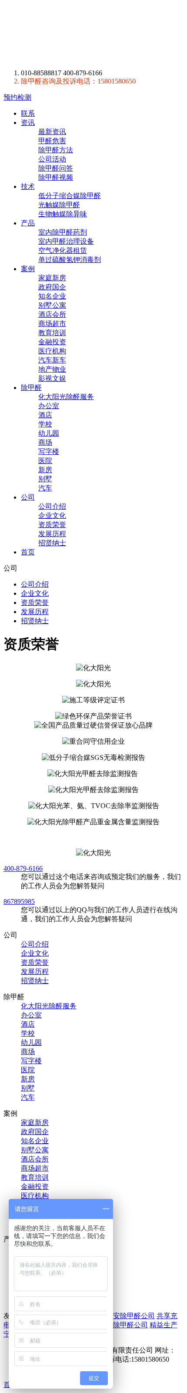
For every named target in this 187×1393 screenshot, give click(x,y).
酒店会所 (52, 314)
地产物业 (52, 369)
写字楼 (48, 451)
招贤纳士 (52, 543)
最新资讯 (52, 131)
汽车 (45, 488)
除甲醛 (84, 34)
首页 (28, 552)
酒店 (45, 415)
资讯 (28, 122)
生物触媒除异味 (62, 214)
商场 (45, 442)
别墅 (45, 479)
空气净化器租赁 (62, 250)
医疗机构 (52, 351)
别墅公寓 (52, 305)
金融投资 (52, 342)
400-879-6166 (23, 868)
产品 (28, 223)
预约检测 (17, 97)
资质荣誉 (52, 524)
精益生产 (163, 1325)
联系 (28, 113)
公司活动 (52, 159)
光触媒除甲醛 (59, 204)
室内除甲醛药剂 (62, 232)
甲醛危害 (52, 140)
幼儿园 (48, 433)
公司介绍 (52, 506)
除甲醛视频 (55, 177)
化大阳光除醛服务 (66, 396)
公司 (28, 497)
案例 (28, 268)
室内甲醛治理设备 (66, 241)
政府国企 (52, 287)
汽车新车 (52, 360)
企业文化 (52, 515)
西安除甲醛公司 (130, 1315)
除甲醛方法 (55, 150)
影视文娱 (52, 378)
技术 (28, 186)
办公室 (48, 406)
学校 (45, 424)
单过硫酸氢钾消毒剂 (69, 259)
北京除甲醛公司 (123, 1325)
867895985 (19, 901)
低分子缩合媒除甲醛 (69, 195)
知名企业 (52, 296)
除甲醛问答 (55, 168)
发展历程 (52, 533)
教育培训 (52, 332)
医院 (45, 460)
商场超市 (52, 323)
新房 (45, 469)
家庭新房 (52, 278)
